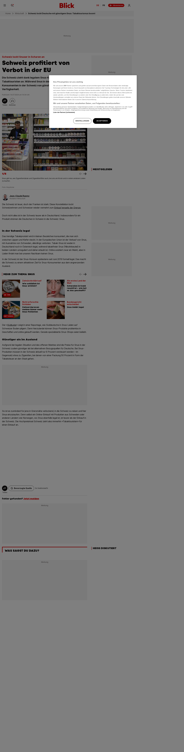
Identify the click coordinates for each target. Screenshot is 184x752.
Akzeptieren (102, 121)
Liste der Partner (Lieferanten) (64, 112)
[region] (93, 101)
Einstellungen (82, 121)
